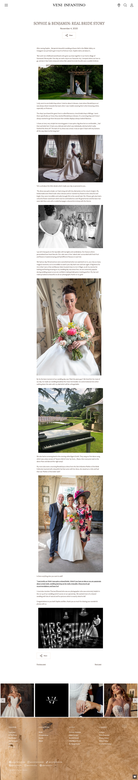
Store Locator (73, 735)
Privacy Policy (104, 738)
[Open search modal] (125, 5)
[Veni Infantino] (69, 5)
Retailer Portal (74, 738)
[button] (17, 700)
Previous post (41, 664)
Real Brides (12, 738)
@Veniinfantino (47, 765)
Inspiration (12, 732)
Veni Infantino (23, 770)
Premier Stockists (75, 732)
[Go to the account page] (132, 5)
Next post (98, 664)
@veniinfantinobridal (18, 762)
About (41, 741)
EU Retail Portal (74, 744)
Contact (101, 732)
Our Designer (13, 741)
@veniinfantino (32, 765)
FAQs (10, 744)
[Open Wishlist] (135, 777)
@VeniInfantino (16, 765)
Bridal (41, 732)
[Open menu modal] (6, 5)
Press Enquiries (104, 735)
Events (41, 738)
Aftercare (12, 747)
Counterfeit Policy (105, 744)
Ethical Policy (103, 741)
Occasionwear (43, 735)
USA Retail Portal (75, 741)
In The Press (13, 735)
